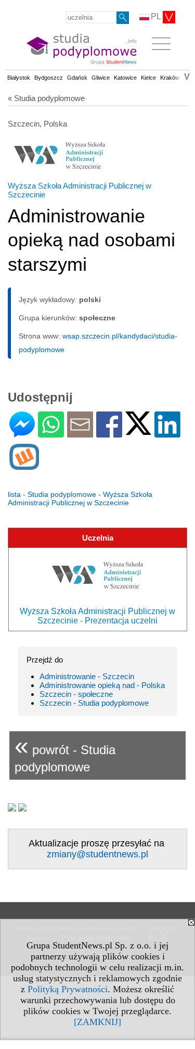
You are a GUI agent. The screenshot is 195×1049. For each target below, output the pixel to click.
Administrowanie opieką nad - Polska (102, 685)
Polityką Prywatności (68, 989)
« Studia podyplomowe (46, 98)
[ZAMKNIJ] (97, 1022)
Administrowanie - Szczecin (87, 676)
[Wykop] (24, 465)
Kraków (169, 77)
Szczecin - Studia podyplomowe (94, 702)
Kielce (148, 77)
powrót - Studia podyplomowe (65, 753)
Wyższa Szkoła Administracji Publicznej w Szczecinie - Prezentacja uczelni (97, 616)
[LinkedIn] (167, 433)
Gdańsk (77, 77)
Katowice (125, 77)
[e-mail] (80, 433)
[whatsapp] (51, 433)
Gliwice (101, 77)
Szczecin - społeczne (76, 694)
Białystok (18, 77)
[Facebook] (109, 433)
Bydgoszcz (48, 77)
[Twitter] (138, 430)
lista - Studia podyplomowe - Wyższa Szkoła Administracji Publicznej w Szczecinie (80, 498)
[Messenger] (22, 433)
